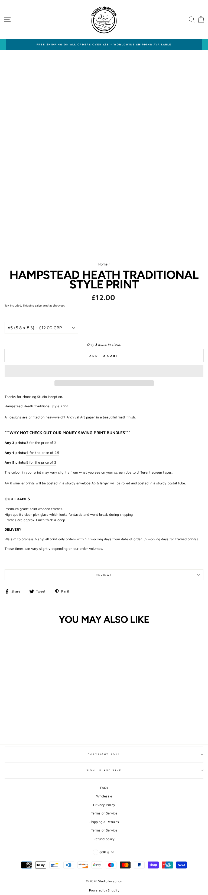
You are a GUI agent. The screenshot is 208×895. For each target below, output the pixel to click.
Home (103, 264)
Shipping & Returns (104, 822)
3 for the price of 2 (41, 443)
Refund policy (104, 839)
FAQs (104, 788)
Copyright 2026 (104, 754)
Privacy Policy (104, 805)
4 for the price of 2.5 (42, 453)
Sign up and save (104, 770)
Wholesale (104, 796)
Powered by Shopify (104, 890)
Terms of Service (104, 813)
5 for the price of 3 (41, 462)
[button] (104, 371)
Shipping (28, 305)
